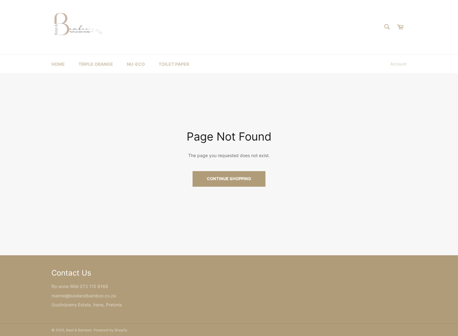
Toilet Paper (174, 64)
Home (58, 64)
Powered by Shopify (110, 330)
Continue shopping (229, 178)
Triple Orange (96, 64)
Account (398, 63)
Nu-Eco (136, 64)
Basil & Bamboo (79, 330)
